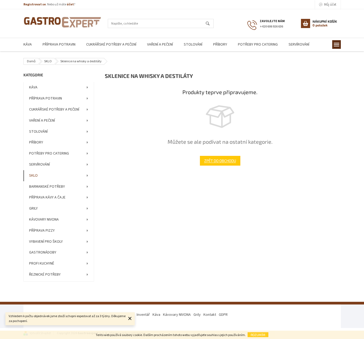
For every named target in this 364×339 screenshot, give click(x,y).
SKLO (33, 175)
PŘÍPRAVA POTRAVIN (45, 98)
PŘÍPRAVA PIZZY (42, 230)
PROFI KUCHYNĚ (41, 263)
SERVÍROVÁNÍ (39, 164)
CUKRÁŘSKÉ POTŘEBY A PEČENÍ (54, 109)
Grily (197, 314)
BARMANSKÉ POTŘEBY (47, 186)
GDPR (223, 314)
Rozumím (258, 335)
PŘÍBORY (36, 142)
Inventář (143, 314)
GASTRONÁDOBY (42, 252)
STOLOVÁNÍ (38, 131)
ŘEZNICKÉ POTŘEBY (45, 274)
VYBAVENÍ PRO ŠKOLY (46, 241)
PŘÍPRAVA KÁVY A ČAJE (47, 197)
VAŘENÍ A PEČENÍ (42, 120)
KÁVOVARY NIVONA (44, 219)
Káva (156, 314)
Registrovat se (34, 4)
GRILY (33, 208)
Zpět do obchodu (220, 160)
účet (70, 4)
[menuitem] (27, 44)
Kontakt (209, 314)
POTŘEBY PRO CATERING (49, 153)
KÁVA (33, 87)
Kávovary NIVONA (177, 314)
